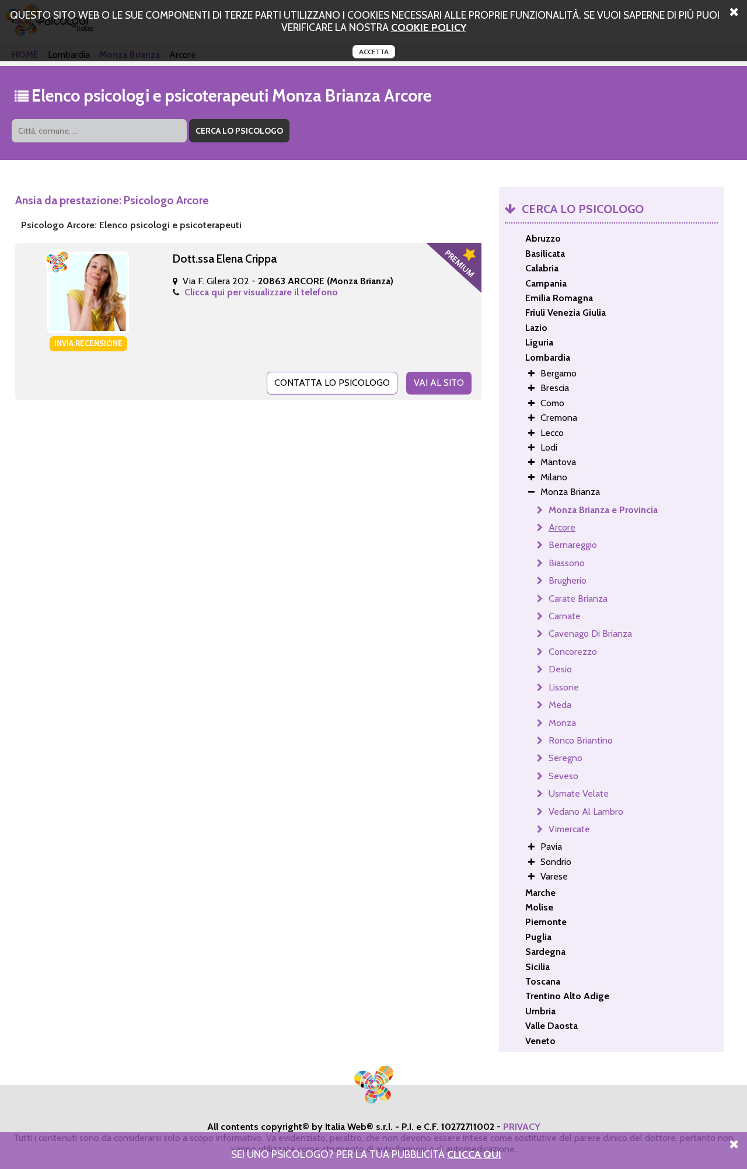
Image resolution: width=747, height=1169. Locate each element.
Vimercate (569, 829)
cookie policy (428, 27)
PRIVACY (521, 1126)
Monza (562, 722)
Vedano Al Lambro (586, 811)
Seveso (563, 775)
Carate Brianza (578, 598)
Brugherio (568, 580)
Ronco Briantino (581, 740)
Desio (560, 669)
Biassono (567, 562)
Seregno (565, 757)
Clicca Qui (474, 1154)
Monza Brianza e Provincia (603, 509)
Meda (560, 704)
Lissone (564, 687)
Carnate (565, 616)
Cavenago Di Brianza (590, 633)
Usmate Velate (579, 793)
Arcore (562, 527)
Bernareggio (573, 544)
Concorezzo (573, 651)
